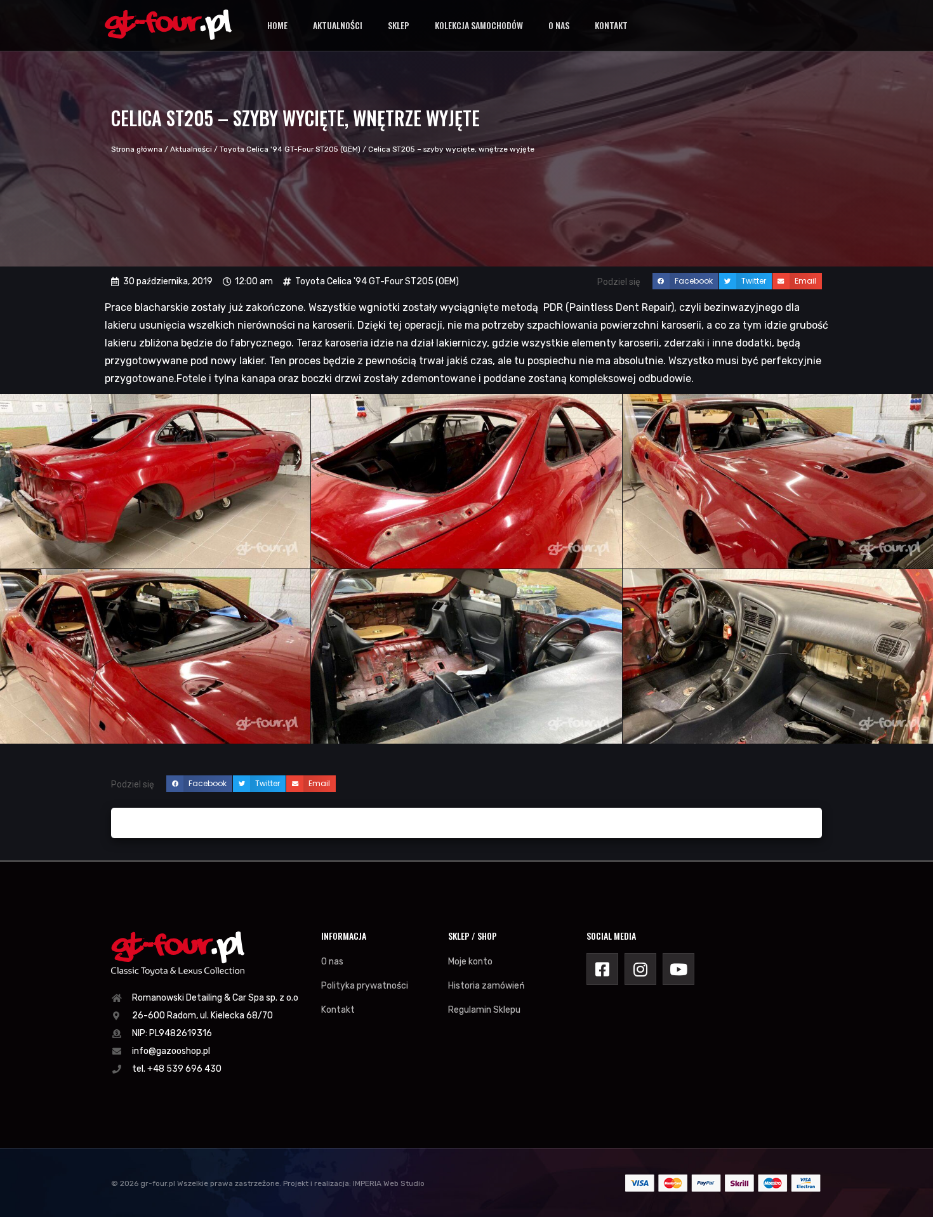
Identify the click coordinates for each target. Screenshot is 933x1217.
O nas (558, 25)
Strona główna (136, 149)
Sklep (398, 25)
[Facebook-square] (602, 969)
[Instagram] (640, 969)
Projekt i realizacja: (317, 1183)
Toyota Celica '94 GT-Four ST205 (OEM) (290, 149)
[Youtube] (678, 969)
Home (277, 25)
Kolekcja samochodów (479, 25)
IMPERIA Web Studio (389, 1183)
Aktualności (337, 25)
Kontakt (611, 25)
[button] (685, 281)
